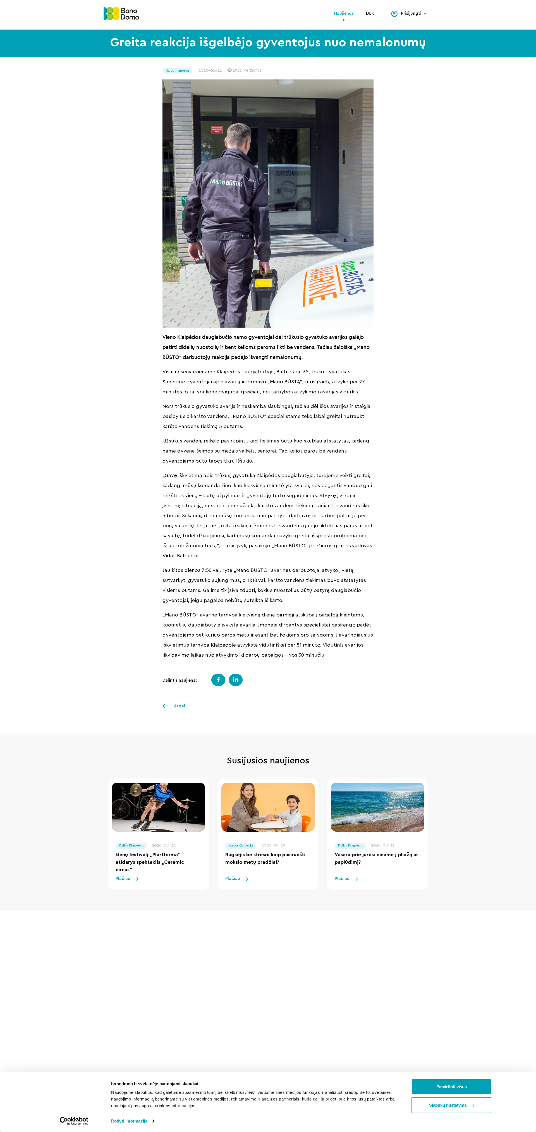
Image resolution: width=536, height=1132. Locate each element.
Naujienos (343, 13)
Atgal (179, 706)
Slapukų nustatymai (448, 1104)
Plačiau (123, 879)
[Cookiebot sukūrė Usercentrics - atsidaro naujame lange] (74, 1121)
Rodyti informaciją (129, 1121)
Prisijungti (411, 13)
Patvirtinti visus (451, 1086)
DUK (370, 13)
